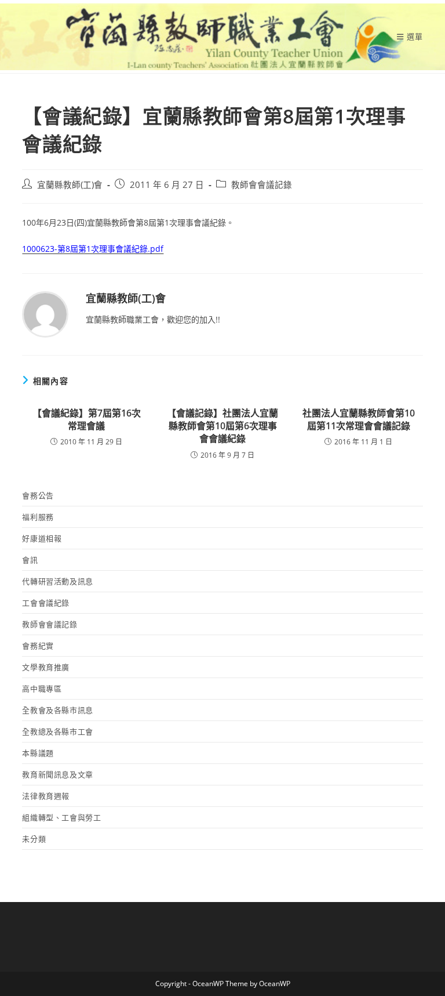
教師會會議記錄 (261, 184)
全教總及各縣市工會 (57, 731)
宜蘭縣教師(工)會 (70, 184)
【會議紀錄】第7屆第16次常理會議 (86, 419)
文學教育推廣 (46, 667)
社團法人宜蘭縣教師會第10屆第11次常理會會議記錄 (358, 419)
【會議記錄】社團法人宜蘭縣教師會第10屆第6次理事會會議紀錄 (222, 426)
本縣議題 (37, 753)
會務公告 (37, 495)
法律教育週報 (46, 796)
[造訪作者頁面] (45, 313)
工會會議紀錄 (46, 602)
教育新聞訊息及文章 (57, 774)
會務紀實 (37, 645)
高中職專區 (41, 688)
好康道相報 (41, 538)
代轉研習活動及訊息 (57, 581)
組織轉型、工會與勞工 (61, 817)
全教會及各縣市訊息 (57, 710)
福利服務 (37, 517)
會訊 (30, 560)
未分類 (34, 839)
